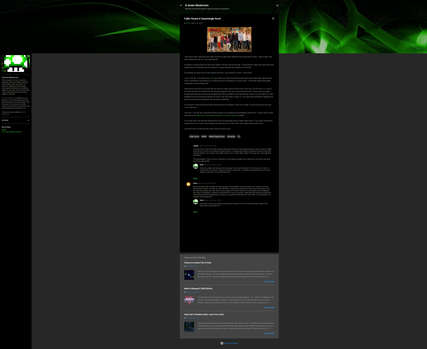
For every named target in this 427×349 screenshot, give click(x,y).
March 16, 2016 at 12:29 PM (207, 183)
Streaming (231, 137)
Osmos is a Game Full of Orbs (197, 262)
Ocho (195, 183)
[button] (273, 19)
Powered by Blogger (230, 343)
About (4, 130)
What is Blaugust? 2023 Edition (198, 288)
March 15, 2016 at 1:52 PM (212, 165)
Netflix (204, 137)
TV (239, 137)
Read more (269, 282)
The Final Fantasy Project (11, 132)
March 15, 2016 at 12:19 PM (207, 146)
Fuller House (194, 137)
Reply (195, 178)
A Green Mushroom (196, 5)
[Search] (277, 6)
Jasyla (195, 146)
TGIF (212, 78)
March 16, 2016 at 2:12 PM (212, 200)
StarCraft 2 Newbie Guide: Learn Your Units (204, 314)
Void (201, 165)
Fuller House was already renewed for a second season (216, 115)
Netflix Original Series (217, 137)
